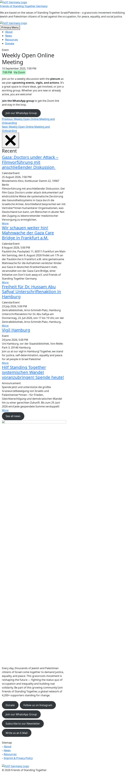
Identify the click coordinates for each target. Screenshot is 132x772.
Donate (9, 43)
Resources (11, 39)
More (5, 223)
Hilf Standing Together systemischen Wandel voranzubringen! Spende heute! (33, 372)
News (8, 35)
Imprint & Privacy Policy (18, 758)
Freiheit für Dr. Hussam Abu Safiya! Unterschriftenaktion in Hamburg (31, 292)
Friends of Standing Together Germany (23, 6)
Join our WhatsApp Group (21, 113)
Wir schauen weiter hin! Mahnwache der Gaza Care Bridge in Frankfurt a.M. (28, 233)
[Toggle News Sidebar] (10, 140)
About (9, 32)
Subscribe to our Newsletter (23, 723)
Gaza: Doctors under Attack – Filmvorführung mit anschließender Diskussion (30, 162)
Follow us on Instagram (38, 705)
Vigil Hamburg (16, 330)
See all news (13, 416)
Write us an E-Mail (17, 733)
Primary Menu (10, 27)
